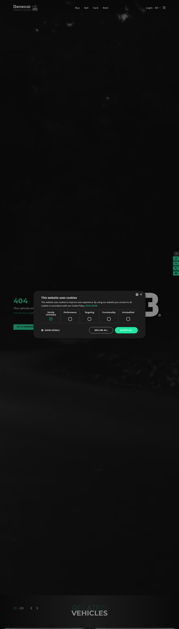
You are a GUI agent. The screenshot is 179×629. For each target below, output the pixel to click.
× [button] (141, 294)
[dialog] (89, 314)
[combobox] (137, 294)
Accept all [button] (126, 330)
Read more (91, 305)
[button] (50, 330)
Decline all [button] (101, 330)
